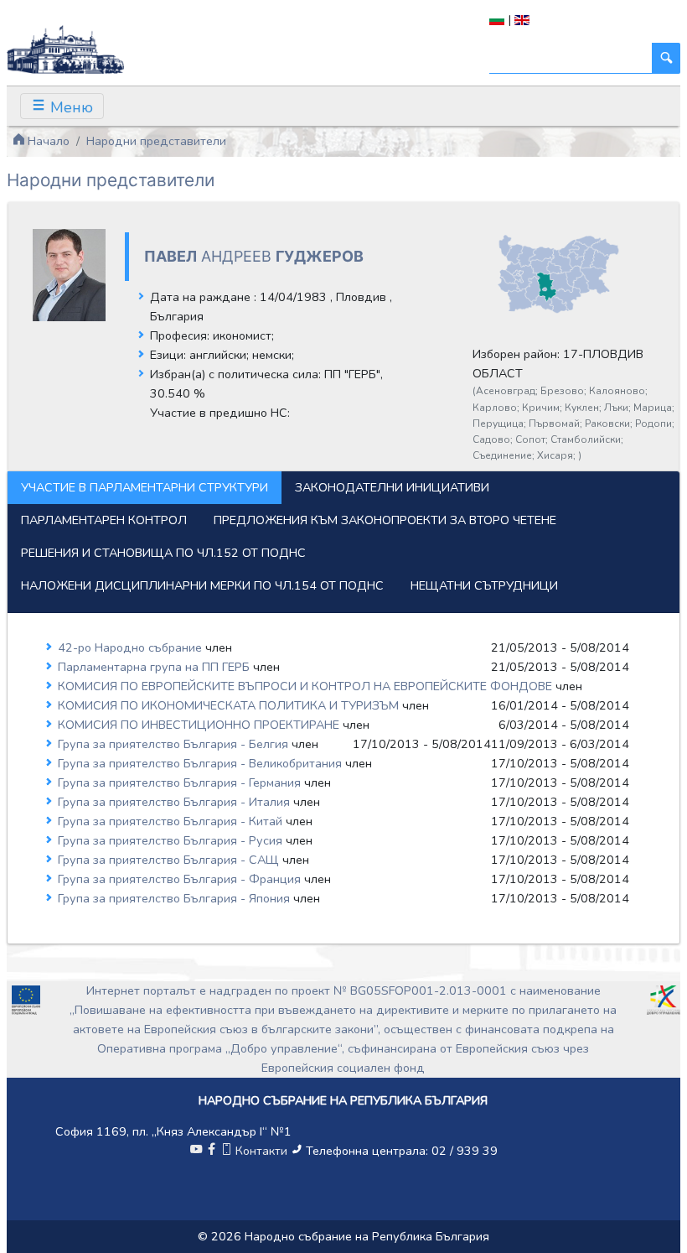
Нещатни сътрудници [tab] (484, 585)
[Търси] (666, 58)
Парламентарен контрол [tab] (104, 520)
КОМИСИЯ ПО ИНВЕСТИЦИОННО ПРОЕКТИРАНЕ (200, 724)
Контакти (261, 1150)
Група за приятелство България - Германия (181, 782)
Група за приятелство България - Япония (175, 898)
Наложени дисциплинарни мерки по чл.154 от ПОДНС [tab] (202, 585)
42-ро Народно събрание (131, 647)
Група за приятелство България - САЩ (170, 859)
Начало (47, 141)
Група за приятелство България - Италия (175, 801)
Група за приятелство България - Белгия (175, 744)
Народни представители (156, 141)
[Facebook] (211, 1150)
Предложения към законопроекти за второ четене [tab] (385, 520)
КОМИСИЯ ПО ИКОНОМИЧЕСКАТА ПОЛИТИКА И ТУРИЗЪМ (230, 705)
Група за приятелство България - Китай (172, 821)
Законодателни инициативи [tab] (392, 487)
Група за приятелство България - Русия (172, 840)
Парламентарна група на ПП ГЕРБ (155, 666)
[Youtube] (196, 1150)
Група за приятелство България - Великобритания (201, 763)
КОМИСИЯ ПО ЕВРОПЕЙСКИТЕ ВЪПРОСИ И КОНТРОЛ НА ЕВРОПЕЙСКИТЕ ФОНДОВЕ (306, 686)
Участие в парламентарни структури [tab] (144, 487)
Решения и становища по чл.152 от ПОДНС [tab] (163, 552)
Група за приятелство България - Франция (181, 879)
